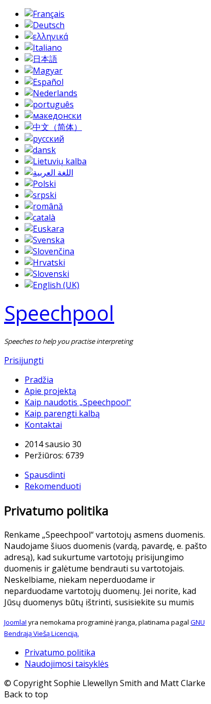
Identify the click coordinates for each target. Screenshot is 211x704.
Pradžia (39, 379)
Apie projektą (50, 391)
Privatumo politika (60, 652)
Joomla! (15, 622)
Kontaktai (43, 424)
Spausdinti (45, 474)
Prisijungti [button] (24, 360)
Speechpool (59, 313)
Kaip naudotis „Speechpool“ (78, 402)
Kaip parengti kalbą (62, 413)
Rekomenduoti (53, 486)
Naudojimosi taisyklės (67, 663)
